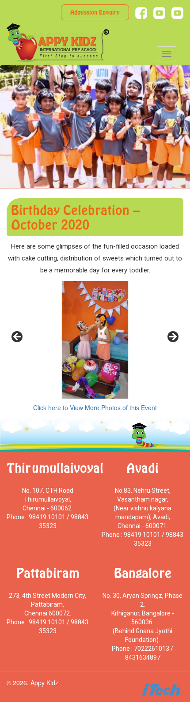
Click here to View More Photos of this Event (95, 407)
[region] (95, 340)
